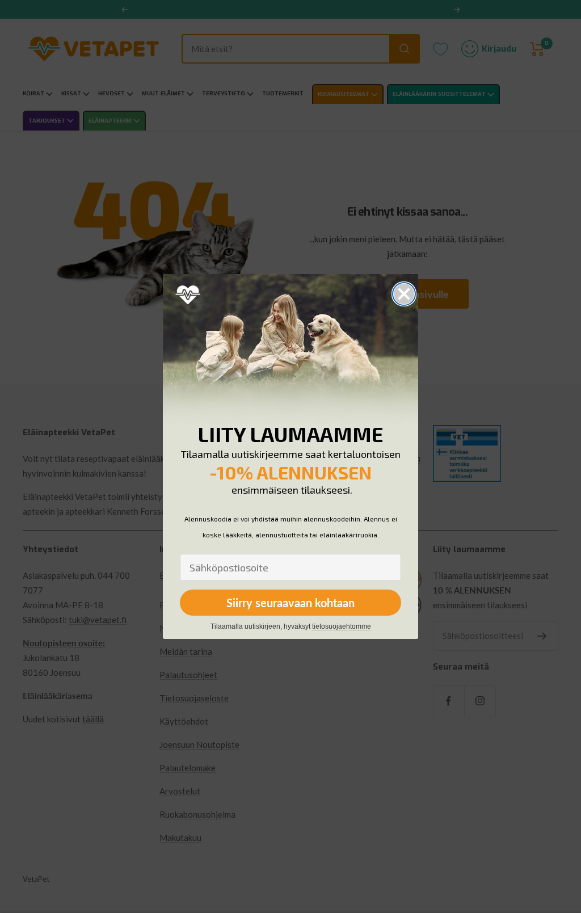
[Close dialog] (404, 294)
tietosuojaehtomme (341, 626)
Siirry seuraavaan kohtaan (290, 602)
